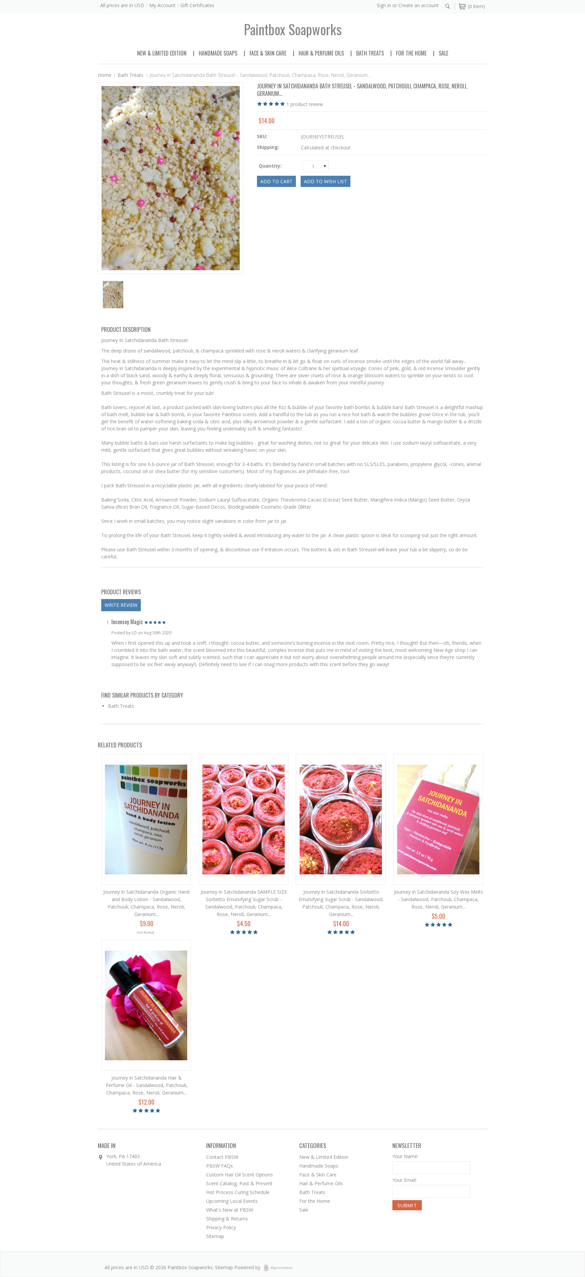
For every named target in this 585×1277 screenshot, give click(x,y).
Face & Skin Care (268, 53)
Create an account (418, 5)
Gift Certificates (197, 5)
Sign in (384, 5)
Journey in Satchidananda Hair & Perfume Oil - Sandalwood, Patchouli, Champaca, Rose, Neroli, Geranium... (147, 1085)
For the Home (411, 53)
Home (104, 75)
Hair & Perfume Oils (321, 53)
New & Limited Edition (162, 53)
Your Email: (404, 1180)
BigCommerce (280, 1268)
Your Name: (405, 1156)
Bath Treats (370, 53)
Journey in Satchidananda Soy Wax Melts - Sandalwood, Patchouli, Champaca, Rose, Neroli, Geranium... (438, 899)
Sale (443, 53)
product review (304, 104)
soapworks (293, 29)
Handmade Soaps (218, 53)
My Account (162, 5)
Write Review (121, 605)
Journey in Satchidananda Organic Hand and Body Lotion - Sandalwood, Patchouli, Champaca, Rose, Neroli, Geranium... (146, 903)
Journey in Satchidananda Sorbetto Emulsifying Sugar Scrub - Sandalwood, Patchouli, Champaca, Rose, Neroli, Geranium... (341, 903)
